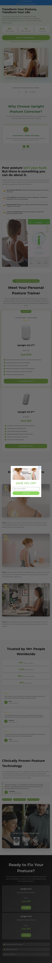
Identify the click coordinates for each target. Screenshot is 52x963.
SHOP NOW (26, 493)
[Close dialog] (39, 468)
